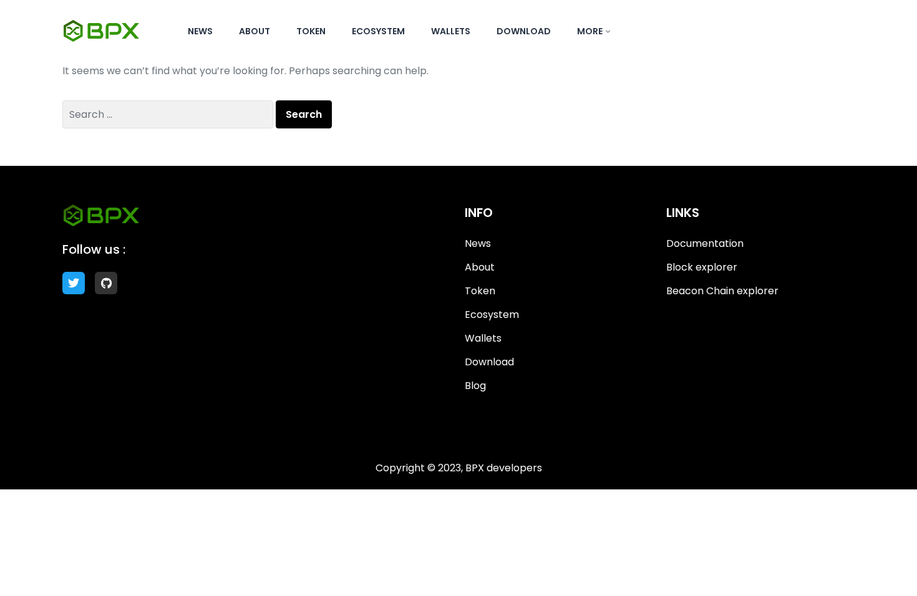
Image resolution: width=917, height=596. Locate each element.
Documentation (705, 243)
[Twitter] (73, 283)
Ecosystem (378, 31)
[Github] (106, 283)
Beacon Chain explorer (722, 291)
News (200, 31)
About (254, 31)
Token (311, 31)
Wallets (450, 31)
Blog (475, 385)
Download (524, 31)
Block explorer (701, 267)
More (590, 31)
